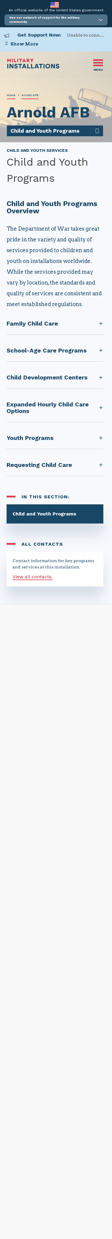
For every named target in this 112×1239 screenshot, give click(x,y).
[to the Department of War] (54, 4)
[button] (56, 19)
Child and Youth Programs (44, 514)
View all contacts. (33, 577)
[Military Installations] (33, 67)
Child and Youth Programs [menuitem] (44, 131)
